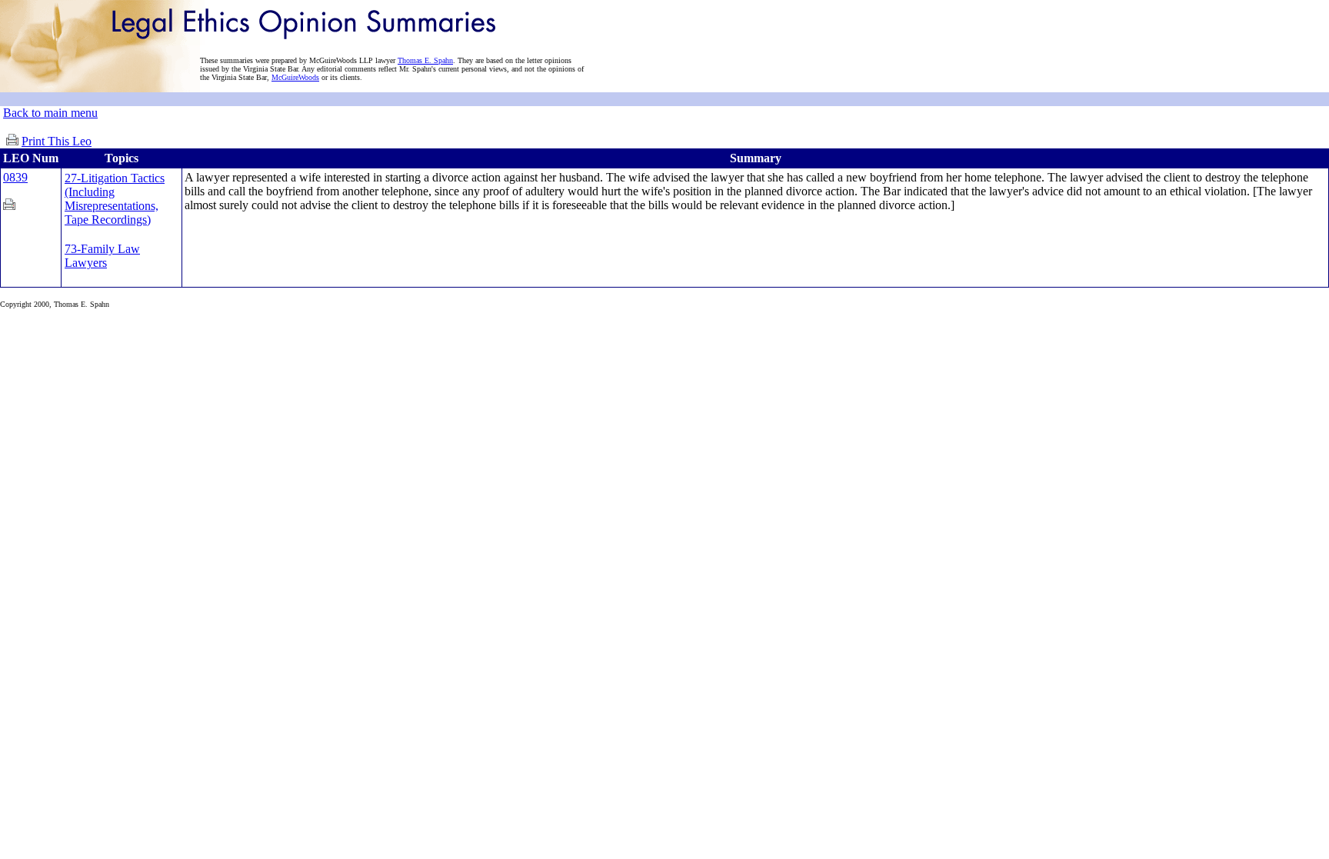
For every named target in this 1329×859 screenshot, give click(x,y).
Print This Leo (57, 141)
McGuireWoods (295, 77)
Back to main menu (50, 112)
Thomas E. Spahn (425, 60)
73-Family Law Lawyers (102, 255)
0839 (15, 177)
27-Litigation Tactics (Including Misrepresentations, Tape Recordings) (115, 198)
